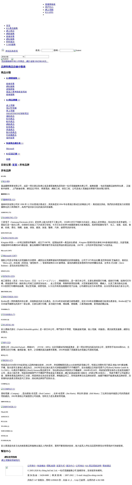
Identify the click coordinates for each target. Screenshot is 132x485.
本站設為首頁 (11, 51)
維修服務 (10, 94)
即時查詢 (10, 42)
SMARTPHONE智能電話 (17, 113)
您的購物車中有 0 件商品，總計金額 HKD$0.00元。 (25, 61)
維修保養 (10, 36)
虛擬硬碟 (10, 89)
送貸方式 (60, 466)
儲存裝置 (10, 138)
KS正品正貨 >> (13, 154)
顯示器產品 (11, 132)
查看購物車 (50, 4)
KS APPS (49, 12)
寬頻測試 (107, 466)
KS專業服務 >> (13, 78)
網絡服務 (10, 34)
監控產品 (10, 119)
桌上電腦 (10, 105)
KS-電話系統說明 (93, 466)
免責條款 (41, 466)
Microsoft (10, 149)
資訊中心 (70, 466)
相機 (8, 159)
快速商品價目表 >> (14, 143)
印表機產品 (11, 135)
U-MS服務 (10, 44)
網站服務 (10, 39)
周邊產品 (10, 130)
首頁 (8, 25)
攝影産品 (10, 116)
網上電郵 (49, 10)
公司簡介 (31, 466)
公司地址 (80, 466)
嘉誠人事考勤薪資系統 (16, 92)
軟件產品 (10, 121)
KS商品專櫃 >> (13, 100)
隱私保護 (51, 466)
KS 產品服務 (12, 28)
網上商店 (10, 31)
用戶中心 (49, 7)
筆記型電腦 (11, 108)
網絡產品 (10, 124)
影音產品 (10, 127)
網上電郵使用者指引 (10, 460)
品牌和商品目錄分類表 (13, 66)
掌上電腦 (10, 111)
